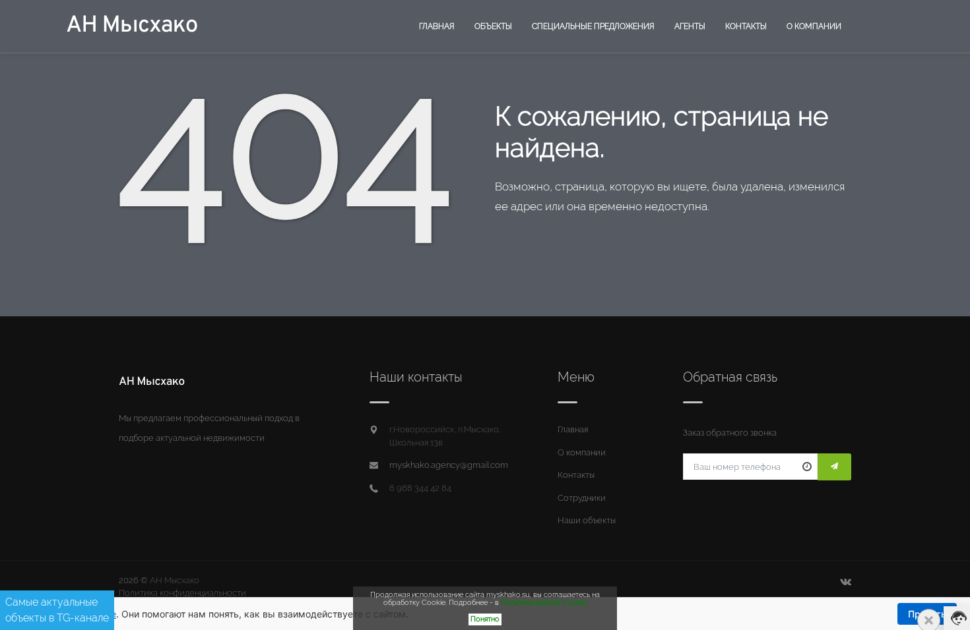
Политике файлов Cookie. (544, 602)
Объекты (493, 26)
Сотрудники (582, 498)
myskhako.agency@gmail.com (448, 465)
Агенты (689, 26)
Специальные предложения (593, 26)
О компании (814, 26)
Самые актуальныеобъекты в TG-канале (57, 610)
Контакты (746, 26)
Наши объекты (587, 520)
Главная (437, 26)
